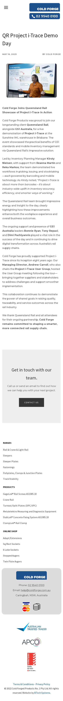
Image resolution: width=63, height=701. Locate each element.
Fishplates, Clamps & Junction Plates (22, 473)
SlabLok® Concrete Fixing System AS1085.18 (26, 517)
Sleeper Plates (10, 461)
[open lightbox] (31, 81)
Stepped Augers (11, 555)
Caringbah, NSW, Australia (32, 595)
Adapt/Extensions (12, 538)
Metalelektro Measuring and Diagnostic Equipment (29, 511)
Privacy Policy (43, 684)
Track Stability (10, 478)
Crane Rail (8, 499)
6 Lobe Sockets (11, 549)
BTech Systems (42, 692)
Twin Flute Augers (12, 561)
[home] (44, 7)
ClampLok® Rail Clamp (15, 523)
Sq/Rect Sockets (11, 543)
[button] (6, 7)
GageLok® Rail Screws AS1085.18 (20, 493)
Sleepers (7, 455)
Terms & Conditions (23, 684)
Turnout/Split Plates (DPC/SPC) (20, 505)
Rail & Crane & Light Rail (15, 449)
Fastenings (9, 467)
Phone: (31, 585)
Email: (31, 590)
